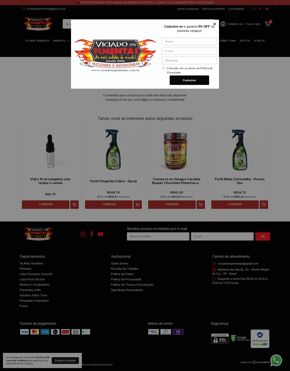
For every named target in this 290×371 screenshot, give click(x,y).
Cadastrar (189, 80)
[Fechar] (214, 24)
